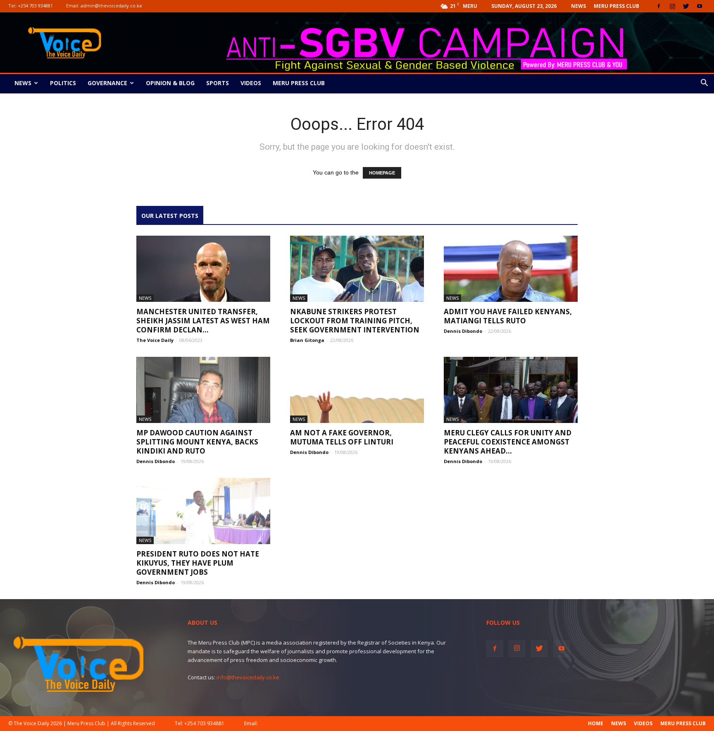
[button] (704, 84)
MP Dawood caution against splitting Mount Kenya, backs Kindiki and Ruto (197, 442)
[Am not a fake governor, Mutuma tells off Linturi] (357, 390)
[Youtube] (699, 6)
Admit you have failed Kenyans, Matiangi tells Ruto (508, 316)
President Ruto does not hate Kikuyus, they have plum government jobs (197, 563)
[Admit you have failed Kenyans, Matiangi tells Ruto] (511, 269)
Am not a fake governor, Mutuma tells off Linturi (341, 437)
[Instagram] (672, 6)
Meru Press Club (616, 6)
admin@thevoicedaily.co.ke (111, 5)
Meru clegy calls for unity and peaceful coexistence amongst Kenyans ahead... (507, 442)
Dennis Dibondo (463, 331)
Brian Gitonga (307, 340)
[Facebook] (658, 6)
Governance (107, 83)
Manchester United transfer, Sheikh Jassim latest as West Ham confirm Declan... (203, 320)
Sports (217, 83)
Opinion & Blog (170, 83)
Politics (63, 83)
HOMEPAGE (382, 172)
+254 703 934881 (35, 5)
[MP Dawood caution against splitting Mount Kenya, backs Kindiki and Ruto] (203, 390)
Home (595, 723)
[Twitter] (686, 6)
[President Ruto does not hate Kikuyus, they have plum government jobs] (203, 511)
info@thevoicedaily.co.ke (248, 677)
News (578, 6)
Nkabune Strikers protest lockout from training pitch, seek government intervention (354, 320)
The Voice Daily (155, 340)
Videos (250, 83)
